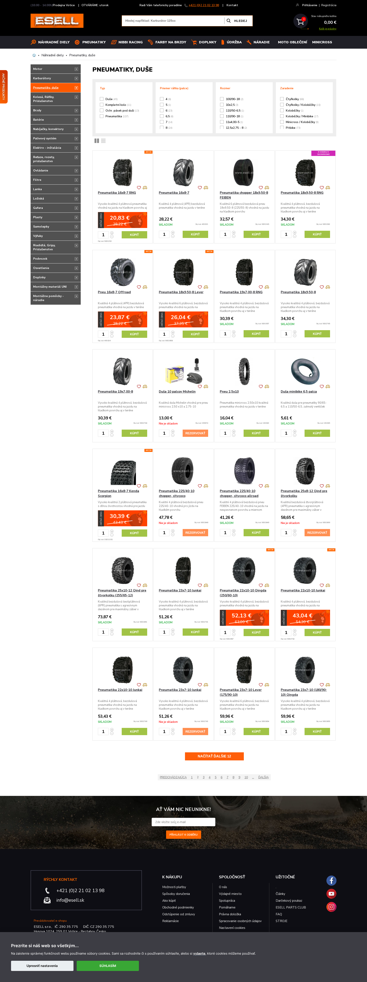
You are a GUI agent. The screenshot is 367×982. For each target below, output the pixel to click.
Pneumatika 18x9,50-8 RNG (302, 193)
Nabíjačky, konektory (48, 129)
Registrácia (328, 5)
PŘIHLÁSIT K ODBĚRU (183, 834)
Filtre (37, 180)
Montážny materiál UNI (50, 287)
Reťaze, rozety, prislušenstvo (44, 159)
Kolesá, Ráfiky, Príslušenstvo (43, 99)
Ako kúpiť (169, 901)
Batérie (38, 120)
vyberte (199, 953)
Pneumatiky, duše (82, 55)
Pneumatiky (94, 42)
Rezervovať (195, 433)
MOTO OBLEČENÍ (292, 42)
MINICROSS (322, 42)
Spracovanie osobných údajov (240, 921)
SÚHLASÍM (107, 966)
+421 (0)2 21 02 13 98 (204, 5)
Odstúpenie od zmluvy (178, 914)
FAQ (279, 914)
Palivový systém (44, 138)
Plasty (37, 217)
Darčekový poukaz (289, 901)
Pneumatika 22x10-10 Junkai (303, 590)
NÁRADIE (262, 42)
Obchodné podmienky (178, 907)
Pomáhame (227, 907)
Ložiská (38, 199)
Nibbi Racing (131, 42)
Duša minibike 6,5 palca (299, 391)
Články (280, 894)
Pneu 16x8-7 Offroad (114, 292)
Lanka (37, 189)
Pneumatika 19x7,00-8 (115, 391)
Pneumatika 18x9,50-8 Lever (181, 292)
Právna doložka (230, 914)
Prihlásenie (309, 5)
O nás (223, 887)
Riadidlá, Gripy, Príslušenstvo (44, 247)
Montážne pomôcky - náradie (48, 298)
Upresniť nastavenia (42, 966)
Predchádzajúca (173, 777)
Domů (34, 55)
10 (246, 777)
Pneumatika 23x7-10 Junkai (180, 590)
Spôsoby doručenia (176, 894)
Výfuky (38, 236)
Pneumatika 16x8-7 (174, 193)
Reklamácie (170, 921)
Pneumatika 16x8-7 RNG (117, 193)
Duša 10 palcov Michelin (177, 391)
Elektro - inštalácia (47, 148)
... (253, 777)
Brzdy (37, 110)
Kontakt (232, 5)
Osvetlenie (41, 268)
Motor (37, 69)
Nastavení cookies (232, 928)
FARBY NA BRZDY (170, 42)
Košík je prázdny (327, 28)
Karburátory (42, 78)
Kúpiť (134, 234)
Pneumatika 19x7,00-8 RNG (241, 292)
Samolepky (41, 227)
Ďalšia (263, 777)
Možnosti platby (174, 887)
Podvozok (40, 259)
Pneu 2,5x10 (229, 391)
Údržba (234, 42)
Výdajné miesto (231, 894)
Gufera (38, 208)
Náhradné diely (54, 42)
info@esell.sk (70, 900)
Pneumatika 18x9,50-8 (298, 292)
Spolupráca (227, 901)
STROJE (281, 921)
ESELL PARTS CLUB (291, 907)
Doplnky (207, 42)
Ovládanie (40, 170)
